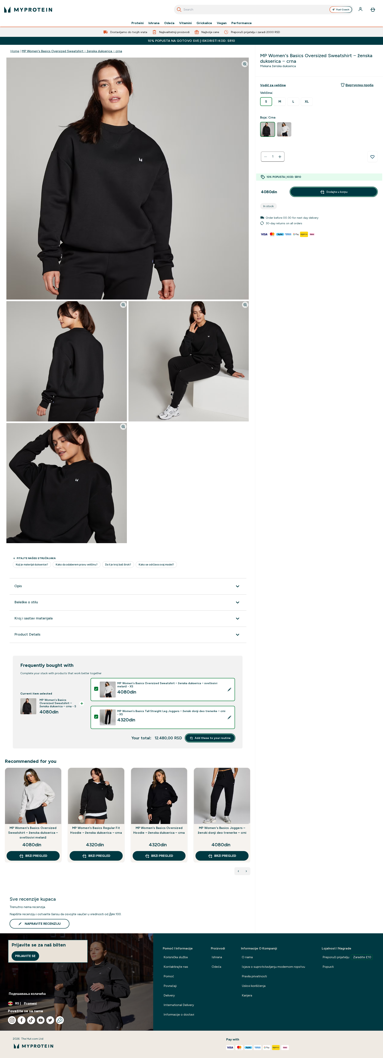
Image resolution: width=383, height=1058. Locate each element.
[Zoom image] (245, 64)
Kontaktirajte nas (176, 966)
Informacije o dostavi (179, 1014)
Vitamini (185, 23)
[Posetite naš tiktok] (31, 1020)
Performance (241, 23)
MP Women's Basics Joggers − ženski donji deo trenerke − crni (222, 830)
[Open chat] (60, 1020)
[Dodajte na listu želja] (372, 156)
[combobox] (263, 9)
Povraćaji (170, 985)
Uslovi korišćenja (254, 985)
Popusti (328, 966)
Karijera (247, 995)
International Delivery (179, 1005)
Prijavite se (25, 956)
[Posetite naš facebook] (22, 1020)
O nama (247, 957)
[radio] (266, 101)
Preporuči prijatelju (347, 957)
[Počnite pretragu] (179, 9)
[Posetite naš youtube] (41, 1020)
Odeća (169, 23)
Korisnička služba (176, 957)
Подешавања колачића (27, 993)
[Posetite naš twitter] (50, 1020)
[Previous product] (238, 871)
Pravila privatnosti (254, 976)
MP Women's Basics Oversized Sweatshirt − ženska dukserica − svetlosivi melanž (33, 832)
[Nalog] (361, 9)
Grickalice (204, 23)
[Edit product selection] (229, 690)
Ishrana (153, 23)
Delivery (169, 995)
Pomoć (169, 976)
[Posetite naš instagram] (12, 1020)
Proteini (137, 23)
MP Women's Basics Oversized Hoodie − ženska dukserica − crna (159, 830)
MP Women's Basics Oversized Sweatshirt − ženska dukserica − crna (72, 51)
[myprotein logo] (28, 9)
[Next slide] (249, 824)
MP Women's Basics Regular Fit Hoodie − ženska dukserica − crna (96, 830)
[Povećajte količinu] (279, 157)
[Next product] (246, 871)
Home (14, 51)
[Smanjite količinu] (265, 157)
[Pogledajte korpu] (373, 9)
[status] (272, 157)
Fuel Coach (342, 9)
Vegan (222, 23)
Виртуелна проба (359, 85)
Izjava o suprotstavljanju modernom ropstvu (273, 966)
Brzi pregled (36, 855)
